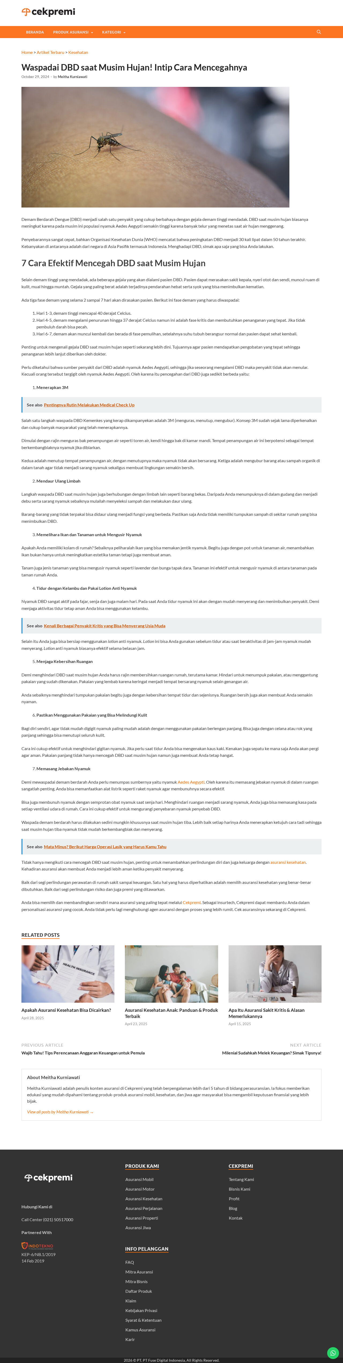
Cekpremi (192, 902)
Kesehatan (78, 52)
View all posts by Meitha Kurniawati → (60, 1111)
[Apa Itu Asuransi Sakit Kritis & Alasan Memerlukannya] (275, 1003)
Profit (234, 1198)
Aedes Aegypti (191, 781)
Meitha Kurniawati (72, 77)
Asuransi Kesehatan (143, 1198)
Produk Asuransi (70, 32)
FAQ (129, 1262)
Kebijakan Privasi (141, 1310)
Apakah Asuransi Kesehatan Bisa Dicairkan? (66, 1010)
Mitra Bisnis (136, 1281)
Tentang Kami (241, 1179)
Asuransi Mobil (139, 1179)
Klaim (130, 1300)
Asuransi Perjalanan (143, 1208)
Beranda (35, 32)
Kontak (236, 1217)
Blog (233, 1208)
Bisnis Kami (239, 1188)
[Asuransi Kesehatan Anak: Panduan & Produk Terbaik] (171, 1003)
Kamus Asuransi (140, 1329)
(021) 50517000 (58, 1219)
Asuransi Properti (141, 1217)
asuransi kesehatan (288, 862)
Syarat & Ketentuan (143, 1320)
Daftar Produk (138, 1291)
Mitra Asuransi (139, 1271)
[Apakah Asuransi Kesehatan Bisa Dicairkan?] (67, 1003)
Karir (130, 1339)
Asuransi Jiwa (138, 1227)
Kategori (111, 32)
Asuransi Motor (140, 1188)
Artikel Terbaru (50, 52)
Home (27, 52)
